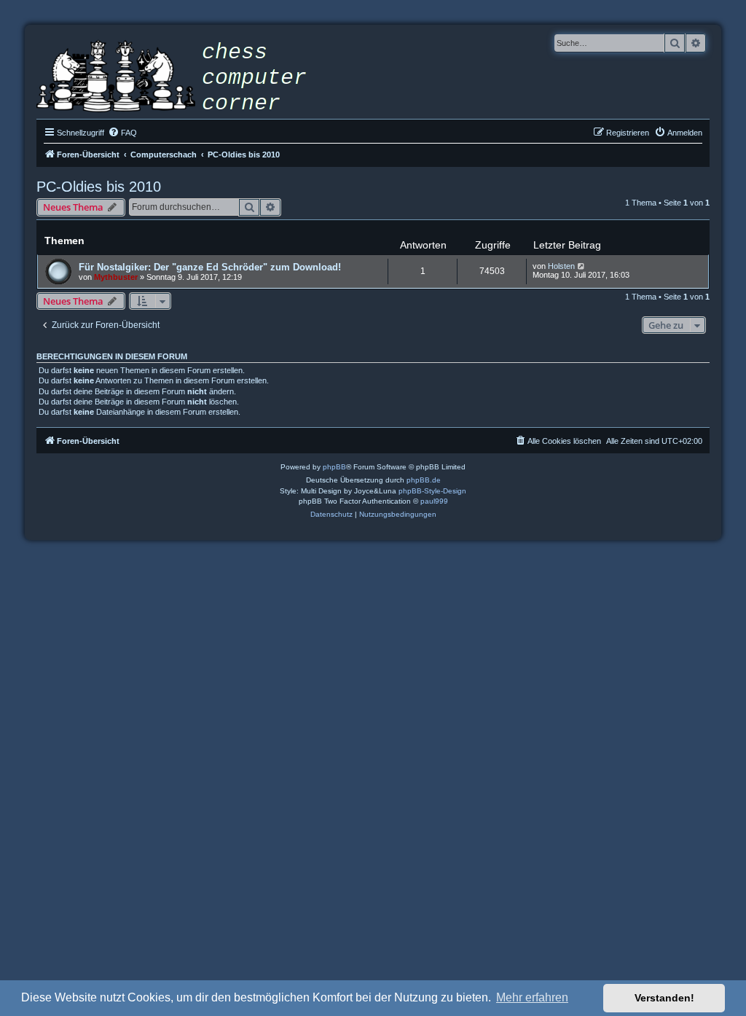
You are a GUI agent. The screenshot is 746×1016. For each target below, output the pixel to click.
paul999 (434, 501)
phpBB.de (424, 480)
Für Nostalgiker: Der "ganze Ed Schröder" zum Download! (210, 267)
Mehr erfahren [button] (532, 997)
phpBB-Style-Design (432, 491)
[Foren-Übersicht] (182, 78)
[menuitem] (122, 132)
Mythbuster (116, 277)
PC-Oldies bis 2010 (98, 187)
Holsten (561, 266)
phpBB (334, 467)
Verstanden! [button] (664, 998)
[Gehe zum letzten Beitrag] (581, 266)
